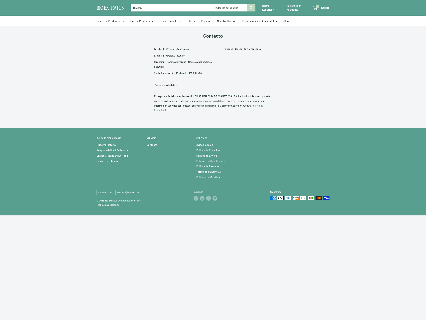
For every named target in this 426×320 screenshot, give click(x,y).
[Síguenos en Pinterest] (208, 198)
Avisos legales (204, 144)
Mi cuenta (292, 9)
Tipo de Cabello (168, 20)
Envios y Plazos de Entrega (112, 155)
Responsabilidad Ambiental (258, 20)
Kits (189, 20)
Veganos (206, 20)
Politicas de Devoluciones (211, 160)
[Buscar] (251, 7)
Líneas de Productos (108, 20)
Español (102, 192)
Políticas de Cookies (208, 177)
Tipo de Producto (140, 20)
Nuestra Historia (226, 20)
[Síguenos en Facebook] (196, 198)
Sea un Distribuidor (108, 160)
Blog (286, 20)
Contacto (151, 144)
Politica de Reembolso (209, 166)
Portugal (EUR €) (125, 192)
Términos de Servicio (208, 171)
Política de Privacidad (208, 150)
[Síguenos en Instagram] (202, 198)
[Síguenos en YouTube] (215, 198)
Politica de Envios (206, 155)
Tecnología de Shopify (108, 204)
